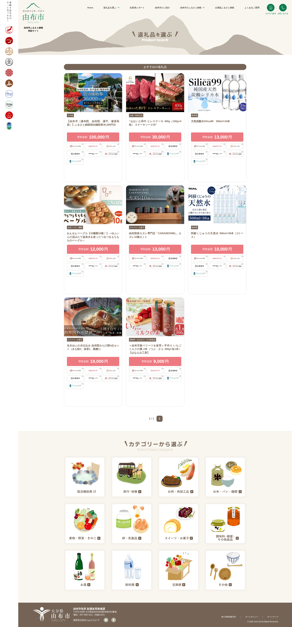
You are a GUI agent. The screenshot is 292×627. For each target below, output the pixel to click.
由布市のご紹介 (162, 7)
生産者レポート (137, 7)
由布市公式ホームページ (85, 620)
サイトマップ (272, 617)
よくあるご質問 (252, 7)
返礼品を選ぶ (109, 7)
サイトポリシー (251, 617)
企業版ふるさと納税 (224, 7)
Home (90, 7)
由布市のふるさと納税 (191, 7)
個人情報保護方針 (228, 617)
